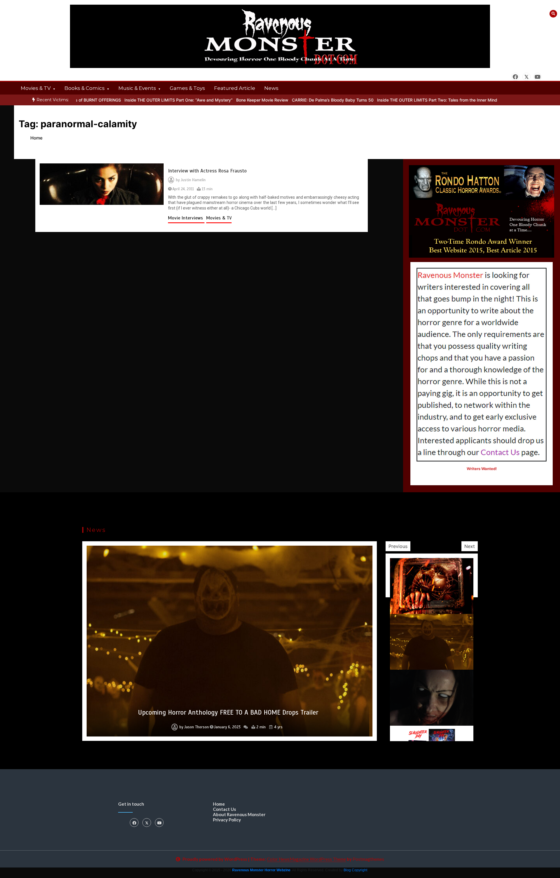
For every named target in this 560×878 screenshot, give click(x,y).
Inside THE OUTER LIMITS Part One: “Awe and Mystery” (155, 99)
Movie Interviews (186, 218)
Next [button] (469, 546)
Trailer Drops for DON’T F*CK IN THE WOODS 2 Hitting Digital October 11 (228, 712)
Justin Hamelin (193, 180)
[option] (155, 100)
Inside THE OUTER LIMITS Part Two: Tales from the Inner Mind (414, 99)
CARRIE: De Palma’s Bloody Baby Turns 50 (309, 99)
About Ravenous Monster (239, 814)
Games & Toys (187, 88)
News (271, 88)
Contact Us (224, 809)
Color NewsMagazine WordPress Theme (306, 859)
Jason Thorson (193, 727)
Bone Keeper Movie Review (239, 99)
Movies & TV (36, 88)
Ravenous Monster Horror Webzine (261, 870)
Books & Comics (84, 88)
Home (219, 804)
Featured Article (234, 88)
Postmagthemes (368, 859)
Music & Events (137, 88)
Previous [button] (397, 546)
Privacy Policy (227, 819)
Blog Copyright (355, 870)
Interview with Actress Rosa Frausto (207, 171)
